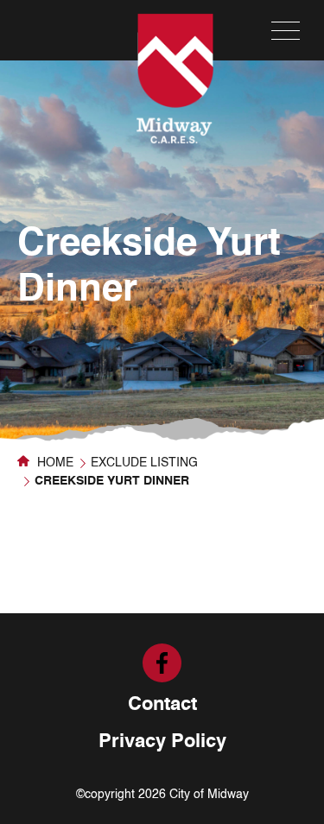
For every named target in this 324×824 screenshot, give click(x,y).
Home (53, 463)
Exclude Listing (144, 463)
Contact (162, 704)
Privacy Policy (162, 741)
